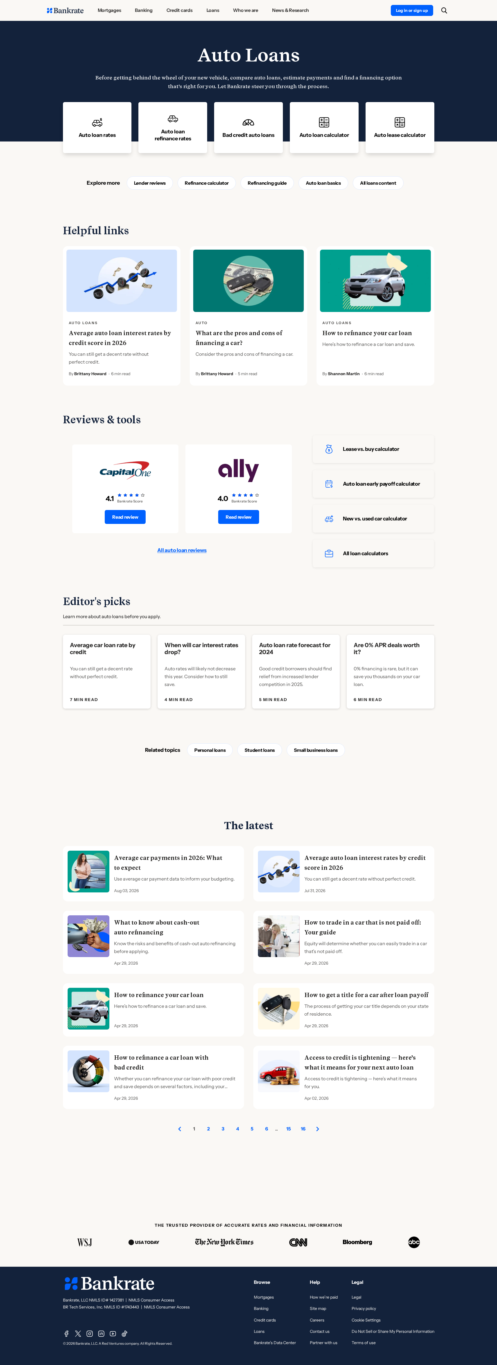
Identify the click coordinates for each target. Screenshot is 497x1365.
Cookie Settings (366, 1320)
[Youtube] (112, 1333)
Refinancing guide (267, 183)
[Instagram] (89, 1333)
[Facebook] (66, 1333)
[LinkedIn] (101, 1333)
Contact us (320, 1331)
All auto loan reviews (182, 550)
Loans (259, 1331)
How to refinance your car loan (367, 333)
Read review (125, 517)
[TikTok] (124, 1333)
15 (288, 1129)
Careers (317, 1320)
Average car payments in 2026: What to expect (168, 862)
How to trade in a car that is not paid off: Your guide (362, 927)
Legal (356, 1297)
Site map (318, 1308)
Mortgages (264, 1297)
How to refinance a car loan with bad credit (161, 1062)
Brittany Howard (90, 373)
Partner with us (323, 1342)
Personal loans (210, 750)
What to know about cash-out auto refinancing (156, 927)
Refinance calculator (207, 183)
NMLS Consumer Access (151, 1300)
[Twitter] (78, 1333)
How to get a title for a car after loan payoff (366, 995)
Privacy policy (364, 1308)
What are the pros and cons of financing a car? (239, 338)
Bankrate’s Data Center (275, 1342)
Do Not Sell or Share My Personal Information (393, 1331)
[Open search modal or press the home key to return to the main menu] (444, 10)
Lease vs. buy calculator (371, 449)
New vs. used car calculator (375, 518)
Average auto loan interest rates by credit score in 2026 (120, 338)
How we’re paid (324, 1297)
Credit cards (265, 1320)
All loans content (378, 183)
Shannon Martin (344, 373)
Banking (261, 1308)
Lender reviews (150, 183)
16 (303, 1129)
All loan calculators (365, 553)
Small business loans (316, 750)
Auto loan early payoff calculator (381, 484)
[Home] (65, 10)
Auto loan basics (323, 183)
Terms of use (364, 1342)
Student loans (260, 750)
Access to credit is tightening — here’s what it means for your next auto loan (360, 1062)
